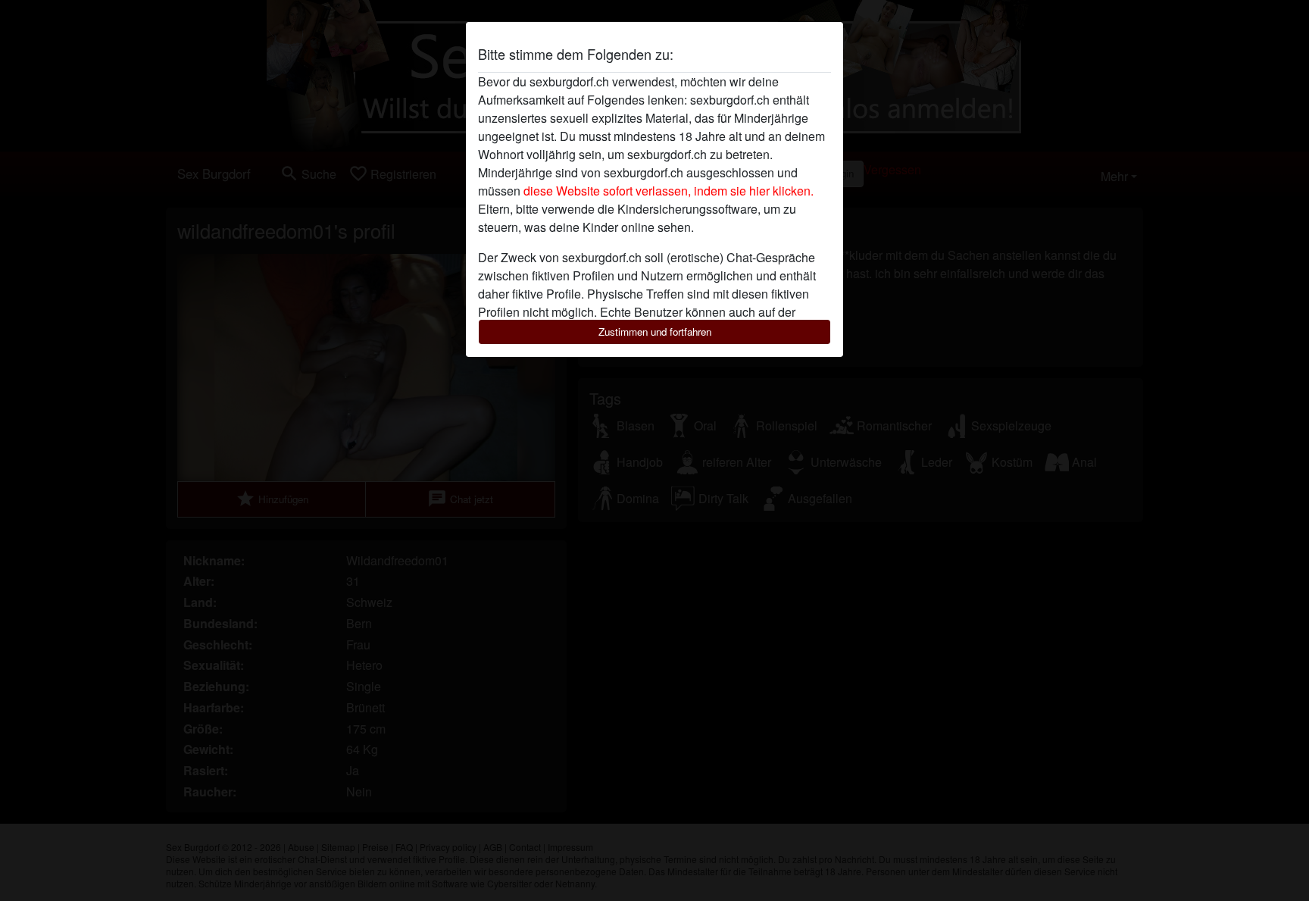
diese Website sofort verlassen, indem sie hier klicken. (668, 190)
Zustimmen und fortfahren (654, 331)
